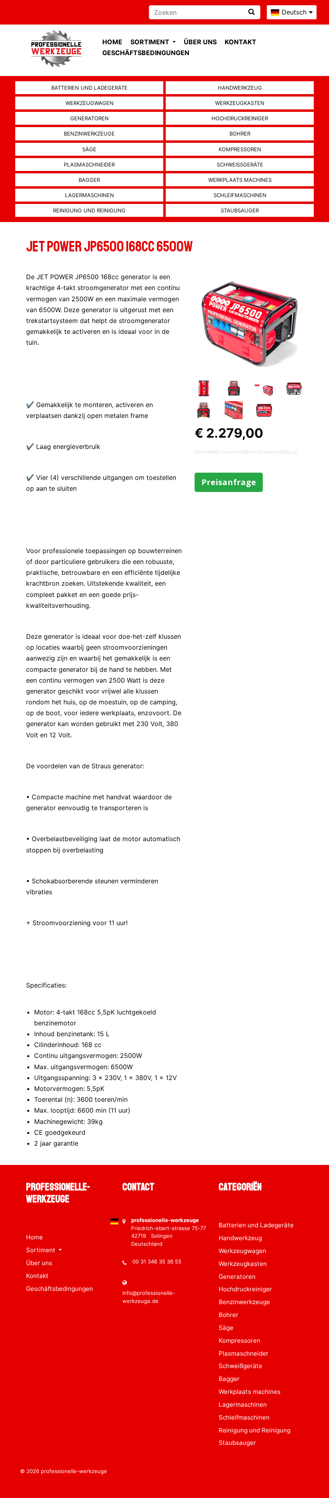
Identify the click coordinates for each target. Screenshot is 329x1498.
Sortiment (150, 42)
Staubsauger (240, 210)
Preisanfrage (228, 482)
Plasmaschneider (89, 164)
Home (112, 42)
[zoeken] (251, 12)
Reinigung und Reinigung (89, 210)
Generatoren (89, 118)
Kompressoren (240, 149)
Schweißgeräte (240, 164)
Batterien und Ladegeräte (89, 87)
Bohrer (239, 133)
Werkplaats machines (240, 180)
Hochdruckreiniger (239, 118)
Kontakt (240, 42)
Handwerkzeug (240, 87)
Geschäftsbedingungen (145, 53)
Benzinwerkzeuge (89, 133)
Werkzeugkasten (239, 103)
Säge (89, 149)
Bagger (89, 180)
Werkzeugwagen (89, 103)
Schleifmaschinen (239, 195)
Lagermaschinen (89, 195)
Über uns (200, 42)
